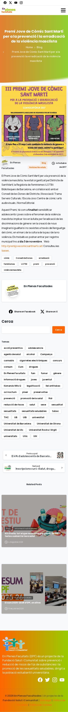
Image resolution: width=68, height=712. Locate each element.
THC (6, 417)
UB (15, 417)
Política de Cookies (41, 705)
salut (32, 404)
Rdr (51, 398)
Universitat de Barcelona (17, 423)
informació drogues (14, 379)
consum (8, 366)
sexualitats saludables (34, 411)
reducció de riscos (14, 404)
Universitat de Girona (49, 423)
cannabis (9, 360)
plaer (25, 392)
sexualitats (10, 411)
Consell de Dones (24, 258)
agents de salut (12, 354)
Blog (39, 47)
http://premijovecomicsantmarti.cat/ (22, 246)
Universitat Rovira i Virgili (43, 429)
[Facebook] (5, 2)
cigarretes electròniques (33, 360)
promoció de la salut (32, 398)
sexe (43, 404)
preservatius (41, 392)
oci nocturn (10, 392)
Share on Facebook (24, 311)
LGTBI (24, 264)
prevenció (50, 264)
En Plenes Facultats (14, 373)
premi (36, 264)
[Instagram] (21, 2)
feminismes (9, 264)
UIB (25, 417)
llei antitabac (53, 385)
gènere (57, 373)
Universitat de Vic (13, 429)
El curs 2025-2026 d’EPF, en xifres (23, 602)
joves (34, 379)
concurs (57, 360)
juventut (47, 379)
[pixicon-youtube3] (62, 679)
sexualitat (57, 404)
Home (29, 47)
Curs (20, 366)
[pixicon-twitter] (47, 679)
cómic (6, 258)
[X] (10, 2)
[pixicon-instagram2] (54, 679)
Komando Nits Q (12, 385)
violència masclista (12, 270)
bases (5, 250)
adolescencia (35, 347)
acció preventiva (13, 347)
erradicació (44, 258)
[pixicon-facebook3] (40, 679)
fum (33, 373)
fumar (44, 373)
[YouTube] (16, 2)
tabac (55, 411)
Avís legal (45, 700)
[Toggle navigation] (63, 10)
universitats (10, 436)
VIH (35, 436)
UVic (25, 436)
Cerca (7, 321)
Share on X (51, 311)
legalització (33, 385)
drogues (33, 366)
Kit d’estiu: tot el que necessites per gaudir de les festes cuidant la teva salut (31, 535)
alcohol (30, 354)
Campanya (46, 354)
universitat (38, 417)
